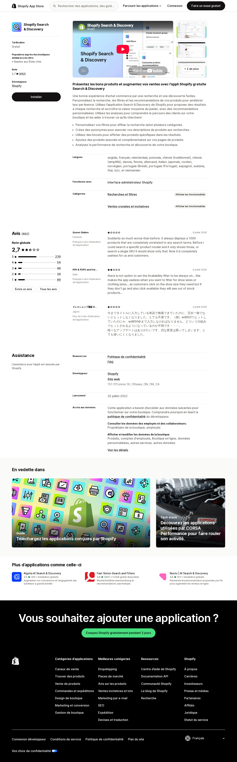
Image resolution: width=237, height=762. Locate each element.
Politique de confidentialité (127, 357)
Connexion (174, 6)
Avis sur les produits (112, 684)
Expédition (105, 712)
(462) (22, 73)
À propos (190, 669)
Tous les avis (48, 289)
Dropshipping (107, 669)
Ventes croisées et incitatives (128, 206)
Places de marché (110, 676)
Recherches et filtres (122, 194)
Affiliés (189, 705)
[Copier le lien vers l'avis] (90, 232)
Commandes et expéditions (74, 691)
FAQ (111, 362)
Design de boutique (68, 698)
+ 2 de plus (191, 68)
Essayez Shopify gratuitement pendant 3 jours (118, 633)
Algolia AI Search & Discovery (42, 573)
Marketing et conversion (72, 705)
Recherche (148, 698)
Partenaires (192, 698)
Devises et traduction (113, 720)
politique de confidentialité (127, 416)
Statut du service (196, 720)
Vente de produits (67, 684)
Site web (114, 379)
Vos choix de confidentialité (31, 751)
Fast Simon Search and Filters (116, 573)
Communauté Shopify (156, 684)
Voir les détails (118, 450)
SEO (101, 705)
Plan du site (136, 739)
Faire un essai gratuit (206, 6)
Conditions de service (65, 739)
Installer (36, 97)
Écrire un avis (23, 289)
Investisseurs (193, 684)
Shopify (16, 86)
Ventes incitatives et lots (115, 691)
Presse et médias (196, 691)
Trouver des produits (69, 676)
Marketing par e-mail (112, 698)
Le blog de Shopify (154, 691)
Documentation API (154, 676)
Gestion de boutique (69, 712)
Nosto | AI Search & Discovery (189, 573)
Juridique (190, 712)
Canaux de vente (67, 669)
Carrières (190, 676)
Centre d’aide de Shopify (158, 669)
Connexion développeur (29, 739)
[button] (45, 579)
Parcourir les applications (140, 6)
